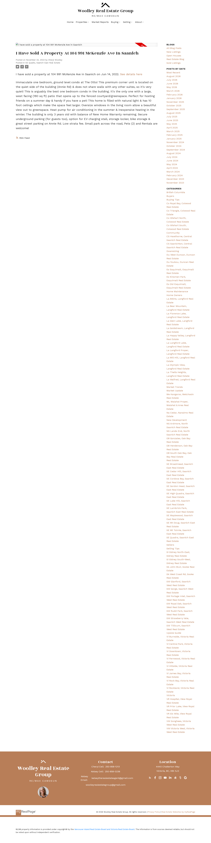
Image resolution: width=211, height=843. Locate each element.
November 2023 (175, 182)
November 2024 (175, 142)
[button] (150, 777)
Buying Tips (173, 199)
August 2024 (174, 153)
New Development (177, 420)
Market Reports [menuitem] (100, 22)
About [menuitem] (138, 22)
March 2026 (173, 91)
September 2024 (176, 149)
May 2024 (172, 164)
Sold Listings (174, 63)
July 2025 (172, 116)
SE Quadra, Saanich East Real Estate (42, 63)
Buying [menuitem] (114, 22)
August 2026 (174, 76)
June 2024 (172, 160)
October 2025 (174, 105)
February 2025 (175, 135)
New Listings (174, 51)
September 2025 (176, 109)
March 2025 (173, 131)
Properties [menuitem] (81, 22)
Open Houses (174, 55)
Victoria (171, 695)
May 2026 (172, 87)
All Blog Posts (174, 48)
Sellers (170, 544)
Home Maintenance (177, 291)
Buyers (170, 196)
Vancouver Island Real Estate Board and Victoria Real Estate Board (104, 829)
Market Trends (175, 387)
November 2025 (175, 102)
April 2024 (172, 168)
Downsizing (173, 251)
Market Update (175, 390)
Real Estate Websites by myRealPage (178, 812)
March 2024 (173, 171)
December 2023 (175, 179)
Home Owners (174, 295)
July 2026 (172, 79)
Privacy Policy (154, 812)
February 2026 (175, 94)
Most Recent (173, 72)
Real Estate (173, 460)
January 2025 (174, 138)
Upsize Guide (174, 633)
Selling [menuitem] (126, 22)
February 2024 (175, 175)
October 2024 (174, 146)
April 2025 (172, 127)
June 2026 (172, 83)
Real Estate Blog (175, 59)
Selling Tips (173, 548)
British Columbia (176, 192)
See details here (131, 74)
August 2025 (174, 113)
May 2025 (172, 124)
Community (173, 232)
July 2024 (172, 157)
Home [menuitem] (70, 22)
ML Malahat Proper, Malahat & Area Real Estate (178, 405)
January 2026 (174, 98)
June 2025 (172, 120)
